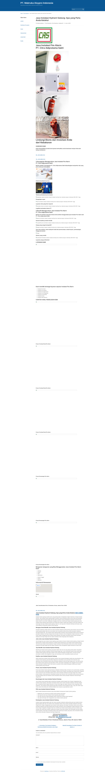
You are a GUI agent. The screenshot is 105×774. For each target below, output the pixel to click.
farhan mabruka (40, 23)
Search (83, 9)
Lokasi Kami (23, 36)
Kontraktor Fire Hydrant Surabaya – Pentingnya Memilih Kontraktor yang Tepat (48, 726)
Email (37, 752)
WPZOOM (63, 771)
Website (37, 757)
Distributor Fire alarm (25, 25)
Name (37, 747)
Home (22, 13)
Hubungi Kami (23, 33)
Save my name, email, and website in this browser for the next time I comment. (51, 761)
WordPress (47, 771)
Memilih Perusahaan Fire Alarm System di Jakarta (72, 726)
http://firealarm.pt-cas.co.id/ (63, 717)
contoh (22, 21)
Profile (22, 40)
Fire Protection (26, 13)
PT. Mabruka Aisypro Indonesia (37, 3)
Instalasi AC (61, 23)
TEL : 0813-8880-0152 (40, 159)
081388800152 (63, 715)
